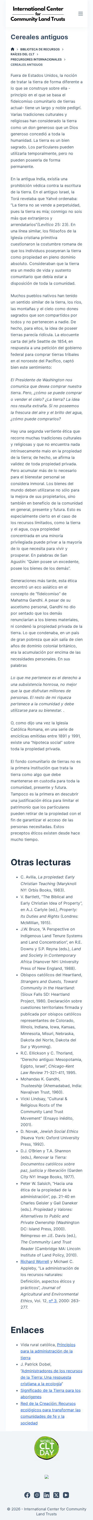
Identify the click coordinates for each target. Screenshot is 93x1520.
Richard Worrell (35, 1261)
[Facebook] (27, 1495)
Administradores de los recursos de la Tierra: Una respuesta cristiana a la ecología (51, 1377)
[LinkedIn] (47, 1495)
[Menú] (80, 13)
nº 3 (53, 1300)
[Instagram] (37, 1495)
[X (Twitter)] (56, 1495)
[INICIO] (12, 49)
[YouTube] (66, 1495)
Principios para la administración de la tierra (48, 1351)
